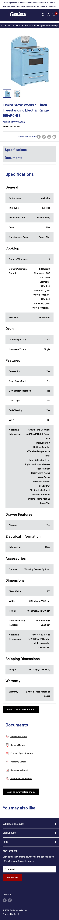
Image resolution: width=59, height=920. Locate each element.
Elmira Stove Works (14, 122)
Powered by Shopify (11, 914)
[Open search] (43, 14)
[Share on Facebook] (39, 136)
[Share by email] (54, 136)
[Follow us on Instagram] (10, 900)
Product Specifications (21, 753)
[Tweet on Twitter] (49, 136)
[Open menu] (4, 15)
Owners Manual (17, 745)
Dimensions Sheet (19, 770)
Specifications (16, 149)
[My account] (48, 14)
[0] (54, 14)
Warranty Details (18, 761)
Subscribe (12, 877)
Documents (13, 158)
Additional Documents (21, 778)
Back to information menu (21, 709)
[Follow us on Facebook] (5, 900)
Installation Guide (18, 736)
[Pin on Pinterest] (44, 136)
